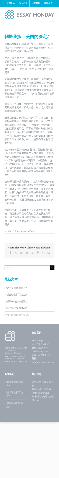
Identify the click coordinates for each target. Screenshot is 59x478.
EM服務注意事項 (41, 392)
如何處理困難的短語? (17, 314)
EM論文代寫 (11, 231)
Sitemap (36, 400)
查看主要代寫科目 (41, 389)
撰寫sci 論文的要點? (17, 301)
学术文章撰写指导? (16, 287)
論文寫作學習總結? (16, 308)
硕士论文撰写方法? (16, 294)
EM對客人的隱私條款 (43, 396)
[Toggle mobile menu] (52, 20)
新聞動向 (31, 231)
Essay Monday (11, 350)
